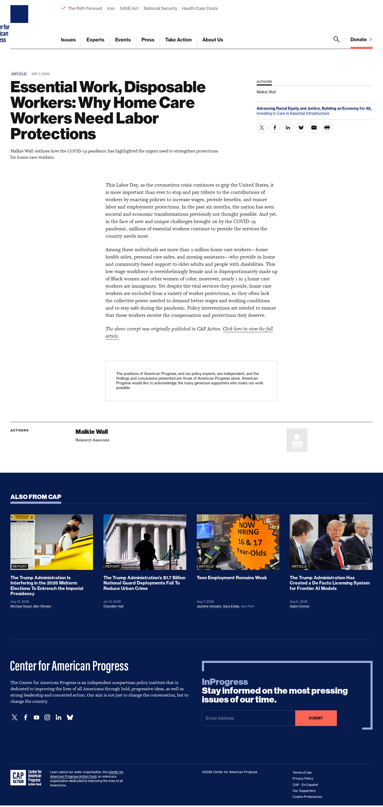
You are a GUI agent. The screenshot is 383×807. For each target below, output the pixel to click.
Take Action (178, 40)
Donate (359, 39)
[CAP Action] (27, 778)
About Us (212, 40)
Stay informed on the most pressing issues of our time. (275, 690)
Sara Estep (231, 606)
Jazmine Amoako (209, 606)
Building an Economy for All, (347, 108)
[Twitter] (14, 717)
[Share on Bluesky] (301, 127)
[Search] (336, 42)
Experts (95, 40)
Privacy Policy (303, 778)
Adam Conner (300, 606)
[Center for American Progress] (20, 24)
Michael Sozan (21, 606)
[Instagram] (47, 717)
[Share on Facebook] (275, 127)
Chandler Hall (113, 606)
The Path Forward (85, 8)
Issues (68, 40)
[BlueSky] (70, 717)
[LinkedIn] (58, 717)
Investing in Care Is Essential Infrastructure (293, 113)
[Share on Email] (314, 127)
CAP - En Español (305, 785)
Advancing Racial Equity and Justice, (289, 108)
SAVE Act (129, 8)
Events (123, 40)
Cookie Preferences (307, 797)
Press (148, 40)
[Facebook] (25, 717)
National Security (160, 8)
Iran (111, 8)
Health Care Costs (199, 8)
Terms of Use (302, 772)
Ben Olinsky (42, 606)
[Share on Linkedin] (288, 127)
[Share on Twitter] (262, 127)
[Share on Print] (327, 127)
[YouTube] (36, 717)
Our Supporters (304, 791)
